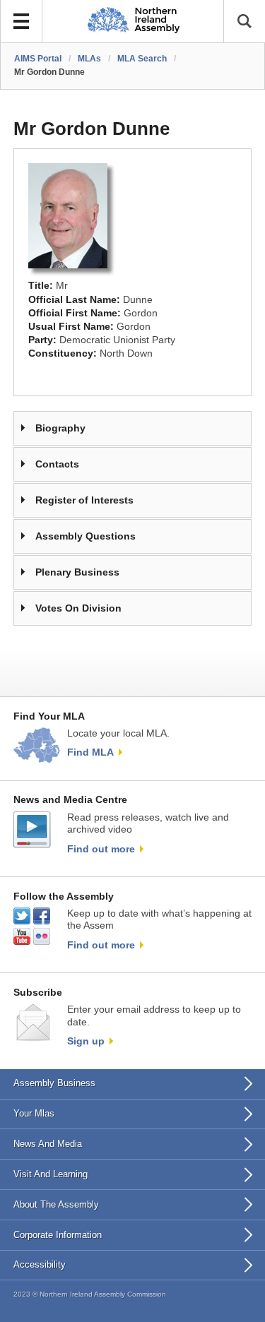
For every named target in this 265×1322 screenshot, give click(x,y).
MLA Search (142, 59)
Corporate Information (57, 1234)
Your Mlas (33, 1113)
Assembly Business (54, 1083)
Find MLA (90, 752)
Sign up (86, 1041)
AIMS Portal (37, 59)
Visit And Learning (50, 1174)
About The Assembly (56, 1204)
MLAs (89, 59)
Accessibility (39, 1264)
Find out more (101, 848)
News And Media (47, 1143)
